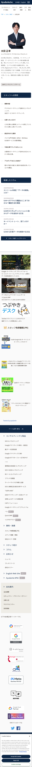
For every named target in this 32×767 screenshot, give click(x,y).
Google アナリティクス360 (13, 453)
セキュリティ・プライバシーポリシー (15, 596)
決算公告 (6, 600)
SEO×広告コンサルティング (14, 470)
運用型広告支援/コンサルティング (15, 466)
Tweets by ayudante (9, 421)
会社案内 (29, 8)
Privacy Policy (23, 751)
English (23, 2)
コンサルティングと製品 (5, 8)
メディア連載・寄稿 (11, 535)
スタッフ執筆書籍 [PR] (12, 531)
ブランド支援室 (10, 478)
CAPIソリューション (11, 503)
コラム (25, 8)
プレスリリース (10, 563)
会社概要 (6, 592)
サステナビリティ (9, 604)
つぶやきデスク (10, 520)
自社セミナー (9, 567)
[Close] (29, 736)
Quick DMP (8, 515)
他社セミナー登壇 (10, 539)
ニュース (7, 559)
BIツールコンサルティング (13, 474)
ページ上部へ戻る (14, 429)
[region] (16, 750)
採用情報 (6, 608)
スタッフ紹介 (14, 8)
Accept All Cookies (16, 756)
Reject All (16, 760)
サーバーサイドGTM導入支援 (14, 482)
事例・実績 (21, 8)
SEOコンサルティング (12, 441)
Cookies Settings (16, 764)
